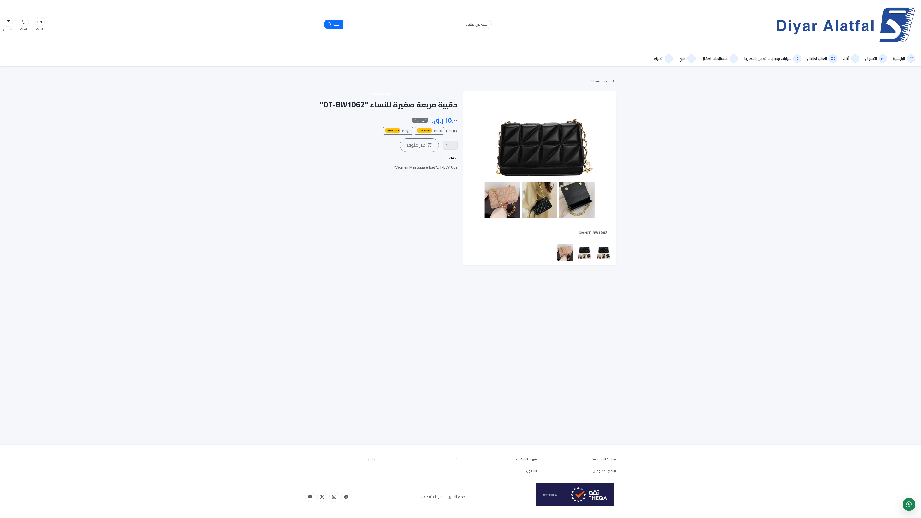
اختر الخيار (452, 130)
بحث (336, 24)
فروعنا (453, 459)
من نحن (373, 459)
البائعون (531, 471)
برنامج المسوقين (604, 471)
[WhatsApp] (909, 504)
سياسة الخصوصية (604, 459)
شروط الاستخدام (526, 459)
